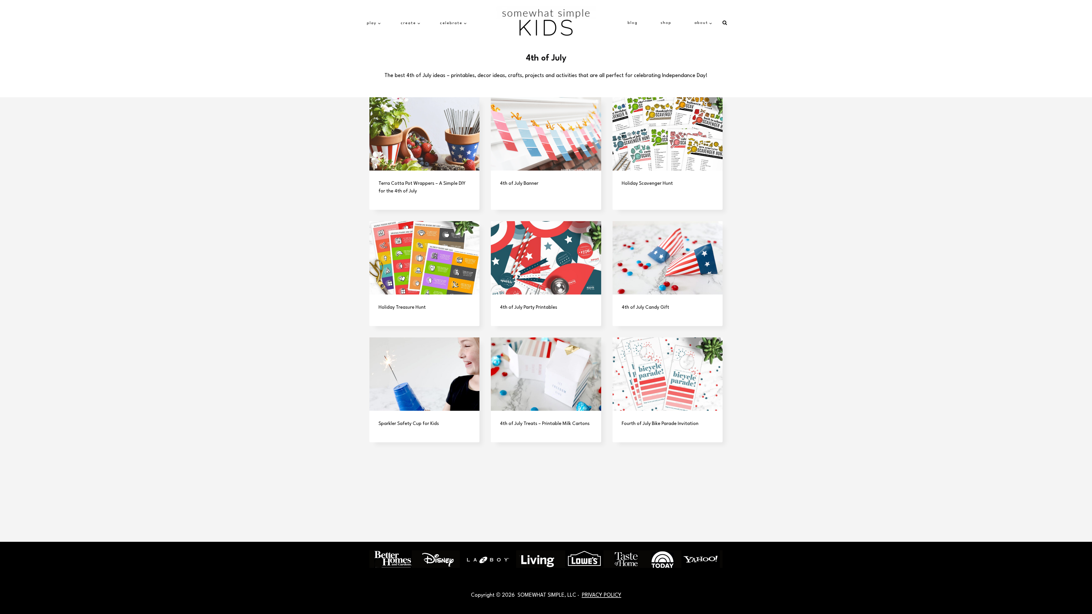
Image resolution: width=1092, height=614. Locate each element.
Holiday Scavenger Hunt (647, 183)
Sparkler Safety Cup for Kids (409, 423)
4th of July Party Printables (528, 307)
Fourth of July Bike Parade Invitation (660, 423)
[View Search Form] (724, 23)
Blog (633, 23)
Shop (666, 23)
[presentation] (424, 134)
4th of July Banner (519, 183)
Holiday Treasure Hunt (402, 307)
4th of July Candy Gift (645, 307)
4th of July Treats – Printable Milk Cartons (545, 423)
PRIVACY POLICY (601, 595)
